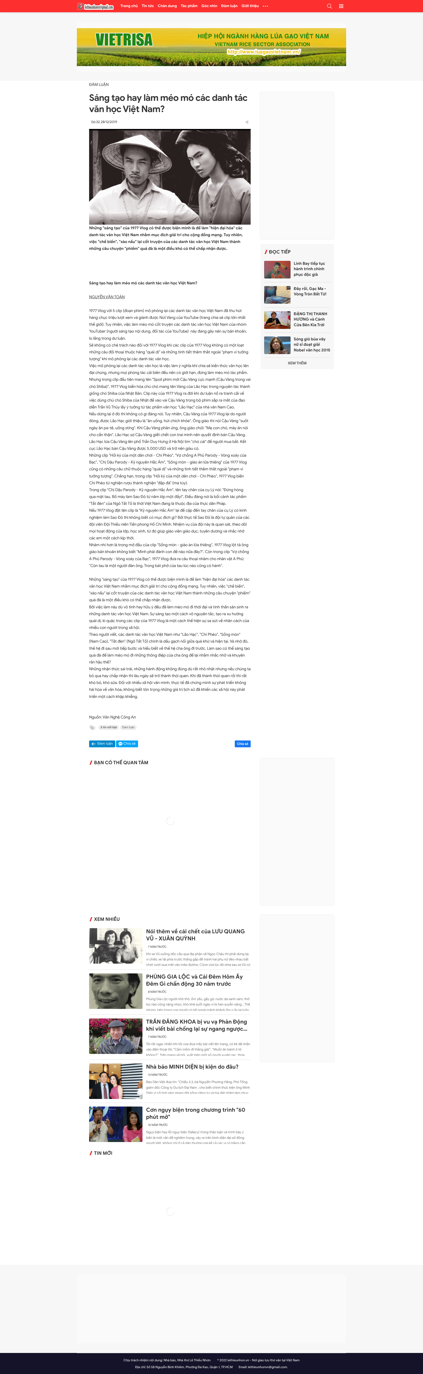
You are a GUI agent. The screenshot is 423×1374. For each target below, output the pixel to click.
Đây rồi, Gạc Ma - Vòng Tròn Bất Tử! (310, 291)
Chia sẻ (242, 744)
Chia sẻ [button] (129, 744)
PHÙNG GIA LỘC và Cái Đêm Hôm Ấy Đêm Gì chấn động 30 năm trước (194, 980)
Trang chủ (129, 6)
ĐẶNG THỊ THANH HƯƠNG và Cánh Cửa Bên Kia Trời (310, 319)
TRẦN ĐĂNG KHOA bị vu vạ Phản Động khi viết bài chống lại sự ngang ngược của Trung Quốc (196, 1025)
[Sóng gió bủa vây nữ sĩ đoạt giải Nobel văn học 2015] (277, 345)
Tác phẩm (189, 6)
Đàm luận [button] (105, 744)
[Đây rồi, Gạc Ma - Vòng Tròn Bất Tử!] (277, 295)
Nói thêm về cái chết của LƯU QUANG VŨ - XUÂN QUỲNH (195, 935)
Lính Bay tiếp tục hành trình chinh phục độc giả (309, 269)
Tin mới (103, 1153)
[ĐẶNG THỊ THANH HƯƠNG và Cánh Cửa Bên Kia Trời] (277, 320)
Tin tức (148, 6)
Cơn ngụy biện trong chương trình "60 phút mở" (195, 1113)
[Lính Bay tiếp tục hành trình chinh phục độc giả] (277, 269)
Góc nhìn (209, 6)
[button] (329, 6)
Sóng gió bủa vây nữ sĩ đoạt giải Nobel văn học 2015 (312, 345)
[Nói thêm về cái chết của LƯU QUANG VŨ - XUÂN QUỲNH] (115, 946)
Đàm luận (229, 6)
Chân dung (167, 6)
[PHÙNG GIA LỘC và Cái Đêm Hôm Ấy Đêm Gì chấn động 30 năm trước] (115, 991)
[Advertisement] (297, 165)
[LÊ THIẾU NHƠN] (95, 6)
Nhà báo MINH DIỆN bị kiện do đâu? (192, 1066)
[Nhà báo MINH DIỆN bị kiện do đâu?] (115, 1081)
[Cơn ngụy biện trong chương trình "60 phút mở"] (115, 1124)
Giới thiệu (250, 6)
